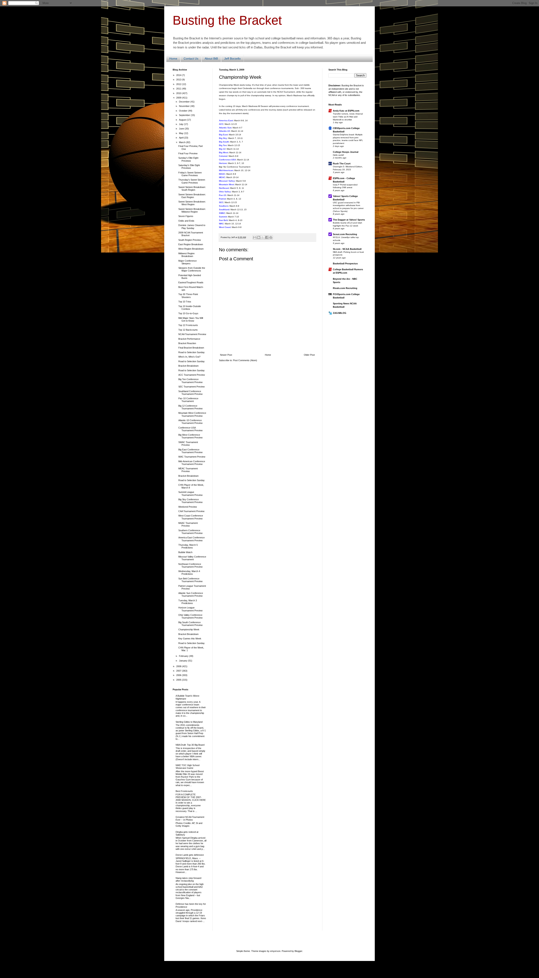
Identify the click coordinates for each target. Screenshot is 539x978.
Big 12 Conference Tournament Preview (190, 407)
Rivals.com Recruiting (345, 288)
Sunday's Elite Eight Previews (188, 159)
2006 (179, 675)
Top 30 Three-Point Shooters (188, 295)
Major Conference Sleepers (187, 262)
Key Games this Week (189, 638)
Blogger (298, 951)
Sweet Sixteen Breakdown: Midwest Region (192, 210)
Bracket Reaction (187, 343)
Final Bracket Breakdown (191, 347)
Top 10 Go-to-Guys (188, 313)
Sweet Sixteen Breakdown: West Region (192, 203)
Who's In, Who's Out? (189, 356)
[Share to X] (263, 237)
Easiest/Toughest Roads (190, 282)
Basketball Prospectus (345, 263)
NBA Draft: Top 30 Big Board (190, 745)
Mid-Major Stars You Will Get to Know (190, 319)
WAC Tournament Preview (191, 456)
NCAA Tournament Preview (192, 334)
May (181, 133)
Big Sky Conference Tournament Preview (190, 500)
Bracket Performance (189, 339)
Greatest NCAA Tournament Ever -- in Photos (190, 818)
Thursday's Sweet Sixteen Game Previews (191, 181)
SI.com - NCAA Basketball (347, 249)
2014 (179, 75)
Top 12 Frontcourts (188, 325)
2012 (179, 84)
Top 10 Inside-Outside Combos (189, 307)
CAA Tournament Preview (191, 511)
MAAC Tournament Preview (188, 524)
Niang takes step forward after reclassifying (188, 879)
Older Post (309, 355)
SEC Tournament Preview (191, 386)
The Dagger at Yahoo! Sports (349, 219)
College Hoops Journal (345, 152)
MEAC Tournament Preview (188, 469)
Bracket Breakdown (188, 366)
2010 (179, 93)
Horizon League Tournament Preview (190, 609)
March (182, 142)
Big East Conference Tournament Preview (190, 451)
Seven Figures (185, 216)
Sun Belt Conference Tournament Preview (190, 580)
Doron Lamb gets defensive (190, 855)
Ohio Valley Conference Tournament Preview (190, 616)
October (183, 110)
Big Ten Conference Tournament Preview (190, 380)
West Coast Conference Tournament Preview (190, 517)
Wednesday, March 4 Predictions (189, 572)
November (184, 106)
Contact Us (191, 58)
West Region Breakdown (191, 248)
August (183, 119)
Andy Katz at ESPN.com (346, 110)
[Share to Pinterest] (271, 237)
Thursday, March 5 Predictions (188, 546)
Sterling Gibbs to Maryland (189, 722)
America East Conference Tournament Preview (191, 539)
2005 (179, 680)
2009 (179, 97)
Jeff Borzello (232, 58)
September (185, 115)
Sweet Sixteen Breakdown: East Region (192, 195)
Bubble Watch (185, 552)
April (181, 137)
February (184, 656)
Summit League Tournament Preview (190, 493)
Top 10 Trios (184, 301)
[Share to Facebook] (267, 237)
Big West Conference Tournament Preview (190, 436)
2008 (179, 666)
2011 (179, 88)
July (181, 124)
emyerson (275, 951)
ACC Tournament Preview (191, 375)
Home (173, 58)
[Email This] (255, 237)
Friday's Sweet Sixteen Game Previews (190, 174)
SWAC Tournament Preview (188, 443)
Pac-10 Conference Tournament (188, 399)
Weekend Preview (187, 507)
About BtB (211, 58)
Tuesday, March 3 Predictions (187, 601)
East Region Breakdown (190, 244)
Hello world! (338, 155)
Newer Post (226, 355)
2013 (179, 79)
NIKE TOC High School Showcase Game (187, 766)
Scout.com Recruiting (345, 234)
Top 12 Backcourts (188, 330)
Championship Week (188, 629)
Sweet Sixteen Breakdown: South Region (192, 188)
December (184, 101)
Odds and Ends (186, 221)
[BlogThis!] (259, 237)
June (182, 128)
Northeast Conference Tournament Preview (190, 565)
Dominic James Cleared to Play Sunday (191, 226)
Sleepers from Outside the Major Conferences (191, 269)
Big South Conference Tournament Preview (190, 623)
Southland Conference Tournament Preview (190, 392)
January (183, 660)
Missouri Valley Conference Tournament (192, 558)
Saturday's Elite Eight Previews (189, 166)
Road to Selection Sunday (191, 352)
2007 (179, 670)
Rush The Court (342, 163)
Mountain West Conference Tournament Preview (192, 414)
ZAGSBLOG (339, 313)
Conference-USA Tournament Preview (190, 429)
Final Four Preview (187, 153)
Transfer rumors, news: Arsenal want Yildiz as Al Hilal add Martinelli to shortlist (348, 117)
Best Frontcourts (184, 791)
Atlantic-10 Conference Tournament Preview (190, 421)
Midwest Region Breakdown (186, 254)
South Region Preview (189, 240)
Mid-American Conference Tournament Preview (191, 462)
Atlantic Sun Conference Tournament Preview (190, 594)
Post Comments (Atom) (245, 360)
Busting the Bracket (227, 20)
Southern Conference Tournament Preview (190, 531)
